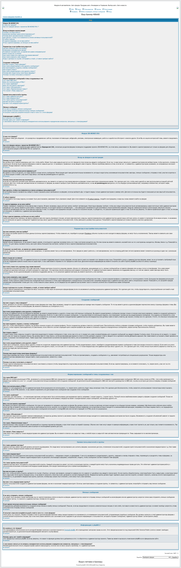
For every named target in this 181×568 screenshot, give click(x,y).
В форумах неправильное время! (14, 50)
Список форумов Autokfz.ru (12, 17)
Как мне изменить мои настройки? (15, 48)
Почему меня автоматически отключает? (17, 36)
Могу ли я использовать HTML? (14, 82)
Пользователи (88, 9)
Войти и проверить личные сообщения (93, 11)
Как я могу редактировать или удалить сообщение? (21, 66)
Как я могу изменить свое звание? (15, 57)
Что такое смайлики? (10, 84)
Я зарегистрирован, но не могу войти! (16, 41)
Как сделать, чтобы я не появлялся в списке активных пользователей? (28, 37)
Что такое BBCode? (10, 80)
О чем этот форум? (9, 25)
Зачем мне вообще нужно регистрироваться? (19, 34)
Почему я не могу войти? (11, 32)
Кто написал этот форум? (12, 118)
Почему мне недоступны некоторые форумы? (19, 73)
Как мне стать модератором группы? (16, 103)
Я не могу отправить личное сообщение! (17, 109)
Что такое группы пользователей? (15, 100)
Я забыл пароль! (9, 39)
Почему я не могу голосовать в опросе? (17, 75)
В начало (6, 142)
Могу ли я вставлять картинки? (14, 85)
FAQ (72, 9)
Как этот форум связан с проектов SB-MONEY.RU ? (21, 27)
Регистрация (108, 9)
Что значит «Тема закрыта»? (13, 91)
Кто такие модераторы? (11, 98)
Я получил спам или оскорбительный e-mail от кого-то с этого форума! (27, 112)
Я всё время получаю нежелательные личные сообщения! (23, 111)
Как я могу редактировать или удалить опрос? (19, 71)
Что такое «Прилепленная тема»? (15, 89)
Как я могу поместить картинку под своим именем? (21, 55)
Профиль (75, 11)
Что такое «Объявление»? (12, 87)
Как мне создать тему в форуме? (14, 64)
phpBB (83, 565)
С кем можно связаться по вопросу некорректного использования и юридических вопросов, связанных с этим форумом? (45, 121)
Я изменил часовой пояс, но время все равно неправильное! (24, 52)
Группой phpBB (69, 530)
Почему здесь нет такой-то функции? (16, 120)
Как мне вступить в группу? (12, 101)
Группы (98, 9)
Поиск (79, 9)
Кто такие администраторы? (13, 96)
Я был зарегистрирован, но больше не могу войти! (20, 43)
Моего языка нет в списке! (12, 53)
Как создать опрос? (10, 69)
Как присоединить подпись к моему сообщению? (20, 68)
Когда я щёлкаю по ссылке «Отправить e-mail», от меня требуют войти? (28, 59)
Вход (109, 11)
